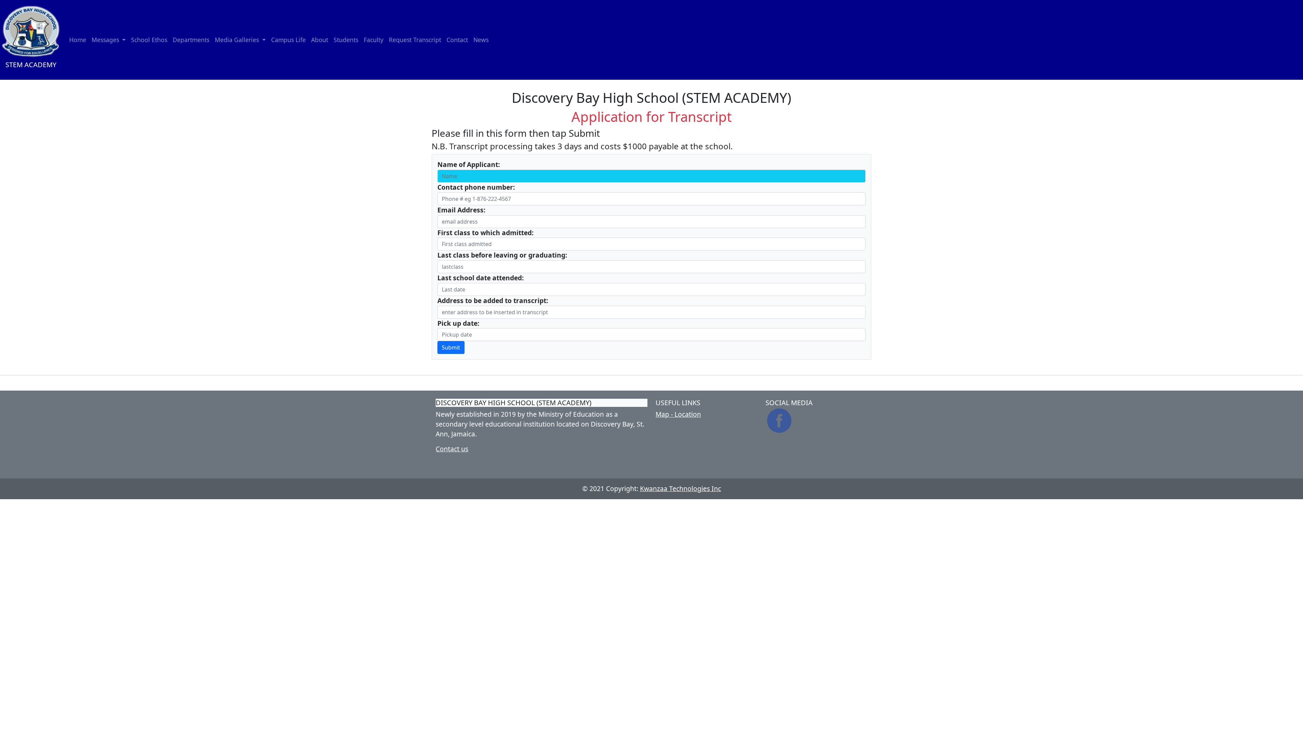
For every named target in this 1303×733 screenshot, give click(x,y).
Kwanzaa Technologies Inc (680, 488)
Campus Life (288, 40)
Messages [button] (106, 40)
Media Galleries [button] (238, 40)
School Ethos (149, 40)
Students (346, 40)
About (319, 40)
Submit (451, 347)
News (481, 40)
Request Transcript (415, 40)
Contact (457, 40)
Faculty (373, 40)
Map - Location (678, 414)
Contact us (452, 448)
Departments (191, 40)
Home (77, 40)
